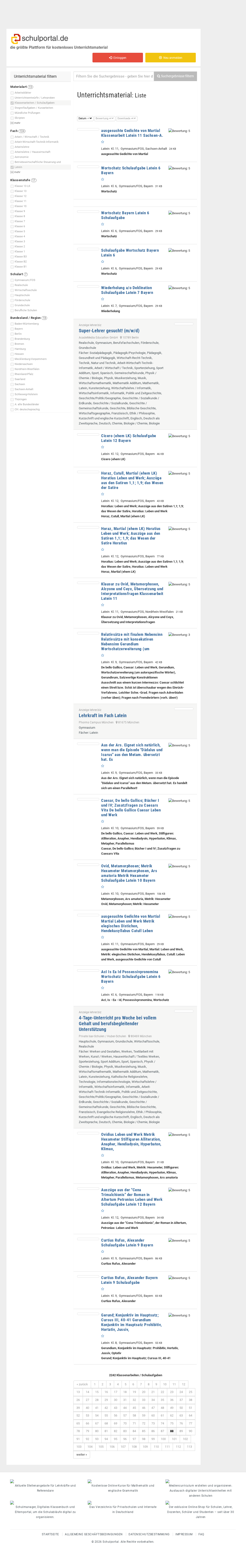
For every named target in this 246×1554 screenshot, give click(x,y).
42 (106, 1408)
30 (115, 1400)
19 (134, 1392)
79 (87, 1431)
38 (190, 1400)
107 (123, 1446)
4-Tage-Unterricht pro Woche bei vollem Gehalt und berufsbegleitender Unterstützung (117, 1023)
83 (125, 1431)
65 (78, 1423)
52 (78, 1415)
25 (190, 1392)
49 (171, 1408)
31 (125, 1400)
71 (134, 1423)
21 (153, 1392)
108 (134, 1446)
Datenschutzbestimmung (149, 1534)
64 (190, 1415)
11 (174, 1384)
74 (162, 1423)
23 (171, 1392)
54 (96, 1415)
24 (181, 1392)
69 (115, 1423)
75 (171, 1423)
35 (162, 1400)
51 (190, 1408)
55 (106, 1415)
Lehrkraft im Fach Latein (103, 715)
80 (96, 1431)
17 (115, 1392)
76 (181, 1423)
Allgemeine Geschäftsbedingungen (94, 1534)
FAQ (201, 1534)
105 (101, 1446)
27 (87, 1400)
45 (134, 1408)
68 (106, 1423)
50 (181, 1408)
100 (163, 1439)
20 (143, 1392)
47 (153, 1408)
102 (185, 1439)
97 (134, 1439)
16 (106, 1392)
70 (125, 1423)
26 (78, 1400)
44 (125, 1408)
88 (171, 1431)
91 (78, 1439)
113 (189, 1446)
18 (125, 1392)
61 (162, 1415)
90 (190, 1431)
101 (174, 1439)
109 (145, 1446)
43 (115, 1408)
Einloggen (119, 58)
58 (134, 1415)
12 (183, 1384)
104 (89, 1446)
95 (115, 1439)
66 (87, 1423)
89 (181, 1431)
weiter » (81, 1454)
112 (178, 1446)
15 (96, 1392)
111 (167, 1446)
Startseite (50, 1534)
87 (162, 1431)
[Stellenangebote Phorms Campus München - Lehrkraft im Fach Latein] (184, 709)
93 (96, 1439)
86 (153, 1431)
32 (134, 1400)
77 (190, 1423)
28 (96, 1400)
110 (156, 1446)
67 (96, 1423)
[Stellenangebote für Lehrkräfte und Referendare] (45, 1481)
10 (164, 1384)
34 (153, 1400)
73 (153, 1423)
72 (143, 1423)
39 (78, 1408)
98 (143, 1439)
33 (143, 1400)
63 (181, 1415)
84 (134, 1431)
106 (112, 1446)
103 (78, 1446)
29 (106, 1400)
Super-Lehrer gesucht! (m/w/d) (109, 330)
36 (171, 1400)
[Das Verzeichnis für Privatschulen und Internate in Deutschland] (123, 1503)
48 (162, 1408)
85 (143, 1431)
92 (87, 1439)
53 (87, 1415)
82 (115, 1431)
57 (125, 1415)
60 (153, 1415)
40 (87, 1408)
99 (153, 1439)
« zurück (82, 1384)
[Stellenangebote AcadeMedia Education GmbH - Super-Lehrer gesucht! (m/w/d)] (184, 324)
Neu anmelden (172, 58)
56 (115, 1415)
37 (181, 1400)
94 (106, 1439)
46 (143, 1408)
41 (96, 1408)
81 (106, 1431)
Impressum (184, 1534)
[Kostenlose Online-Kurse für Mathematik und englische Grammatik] (123, 1481)
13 (78, 1392)
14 (87, 1392)
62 (171, 1415)
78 (78, 1431)
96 (125, 1439)
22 (162, 1392)
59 (143, 1415)
